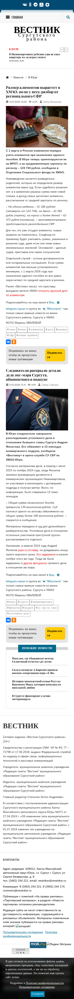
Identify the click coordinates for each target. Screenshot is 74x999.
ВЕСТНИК (37, 30)
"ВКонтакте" (54, 308)
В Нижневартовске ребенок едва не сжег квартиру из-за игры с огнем (34, 55)
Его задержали (46, 554)
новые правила (27, 335)
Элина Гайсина (49, 385)
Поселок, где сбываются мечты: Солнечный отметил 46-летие (33, 660)
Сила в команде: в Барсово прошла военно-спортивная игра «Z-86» (35, 671)
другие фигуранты (35, 563)
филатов (14, 607)
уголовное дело (19, 613)
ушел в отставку (28, 550)
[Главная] (7, 77)
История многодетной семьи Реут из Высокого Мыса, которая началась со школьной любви (36, 684)
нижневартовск (42, 602)
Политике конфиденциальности (45, 983)
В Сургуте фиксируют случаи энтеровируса (31, 697)
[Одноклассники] (13, 341)
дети (50, 329)
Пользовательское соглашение (23, 932)
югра (23, 329)
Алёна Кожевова (52, 102)
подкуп (28, 607)
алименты (37, 329)
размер (62, 329)
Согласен (37, 993)
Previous (62, 50)
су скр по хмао (48, 607)
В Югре (14, 49)
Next (66, 50)
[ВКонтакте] (8, 341)
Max (51, 302)
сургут (24, 602)
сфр (11, 335)
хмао (12, 329)
